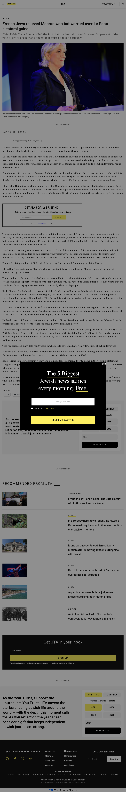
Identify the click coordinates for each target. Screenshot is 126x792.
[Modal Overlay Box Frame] (63, 396)
